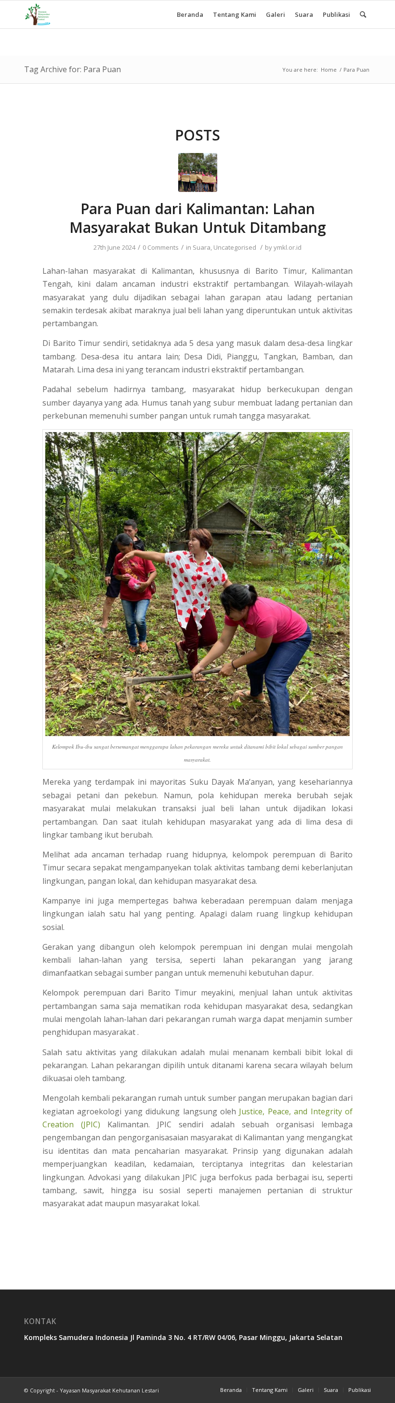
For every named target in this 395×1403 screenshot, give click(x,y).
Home (329, 69)
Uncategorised (234, 247)
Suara (202, 247)
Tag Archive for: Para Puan (72, 69)
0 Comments (161, 247)
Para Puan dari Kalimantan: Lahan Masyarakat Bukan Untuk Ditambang (197, 218)
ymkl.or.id (288, 247)
